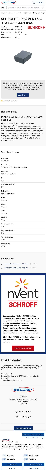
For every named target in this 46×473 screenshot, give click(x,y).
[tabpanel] (23, 57)
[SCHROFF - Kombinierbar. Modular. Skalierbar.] (23, 293)
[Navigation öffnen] (2, 7)
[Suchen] (42, 7)
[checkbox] (4, 455)
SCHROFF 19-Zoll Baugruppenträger (34, 13)
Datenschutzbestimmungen (35, 438)
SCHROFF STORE (16, 13)
